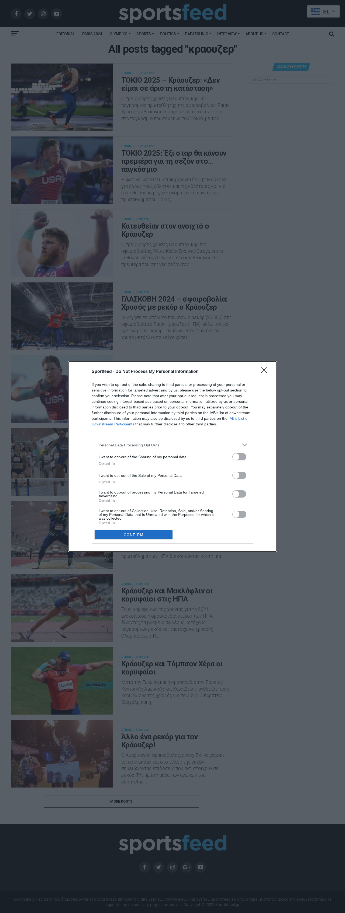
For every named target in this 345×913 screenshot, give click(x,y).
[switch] (239, 456)
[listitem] (172, 445)
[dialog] (172, 456)
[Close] (266, 372)
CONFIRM (134, 535)
